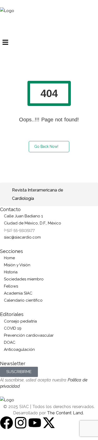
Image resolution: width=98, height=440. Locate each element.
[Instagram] (20, 422)
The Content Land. (66, 412)
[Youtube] (34, 422)
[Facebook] (6, 422)
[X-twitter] (48, 422)
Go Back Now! (46, 146)
